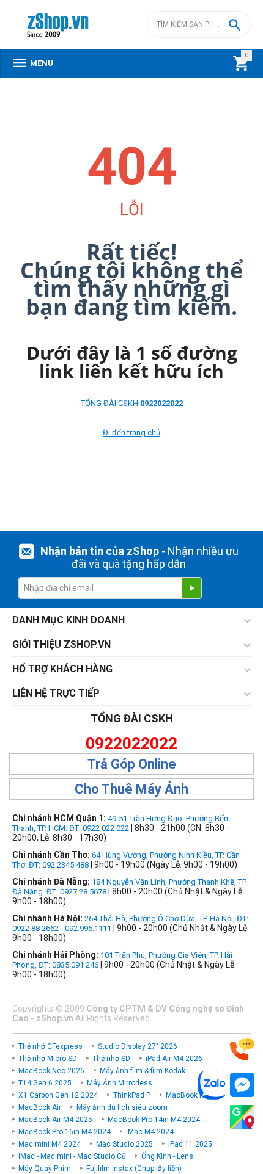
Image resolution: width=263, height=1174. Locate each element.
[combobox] (199, 24)
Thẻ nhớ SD (111, 1058)
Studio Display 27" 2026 (137, 1046)
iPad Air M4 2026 (174, 1058)
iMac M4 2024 (150, 1132)
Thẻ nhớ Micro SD (47, 1058)
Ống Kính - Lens (167, 1156)
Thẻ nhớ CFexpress (50, 1046)
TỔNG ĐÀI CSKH (132, 403)
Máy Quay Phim (44, 1168)
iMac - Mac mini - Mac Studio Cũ (72, 1156)
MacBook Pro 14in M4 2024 (154, 1119)
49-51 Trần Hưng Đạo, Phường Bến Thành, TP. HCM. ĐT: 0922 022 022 (120, 823)
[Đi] (191, 588)
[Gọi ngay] (242, 1049)
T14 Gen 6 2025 (45, 1083)
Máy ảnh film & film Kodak (142, 1071)
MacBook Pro (188, 1095)
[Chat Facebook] (242, 1085)
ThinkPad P (131, 1095)
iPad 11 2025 (190, 1144)
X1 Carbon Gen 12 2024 (58, 1095)
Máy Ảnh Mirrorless (119, 1083)
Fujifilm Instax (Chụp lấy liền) (134, 1168)
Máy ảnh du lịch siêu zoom (122, 1107)
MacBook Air (39, 1107)
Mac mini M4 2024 (49, 1144)
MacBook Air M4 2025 (55, 1119)
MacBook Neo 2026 (51, 1071)
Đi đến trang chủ (131, 432)
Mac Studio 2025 (124, 1144)
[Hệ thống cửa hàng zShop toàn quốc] (242, 1117)
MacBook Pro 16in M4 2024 (64, 1132)
